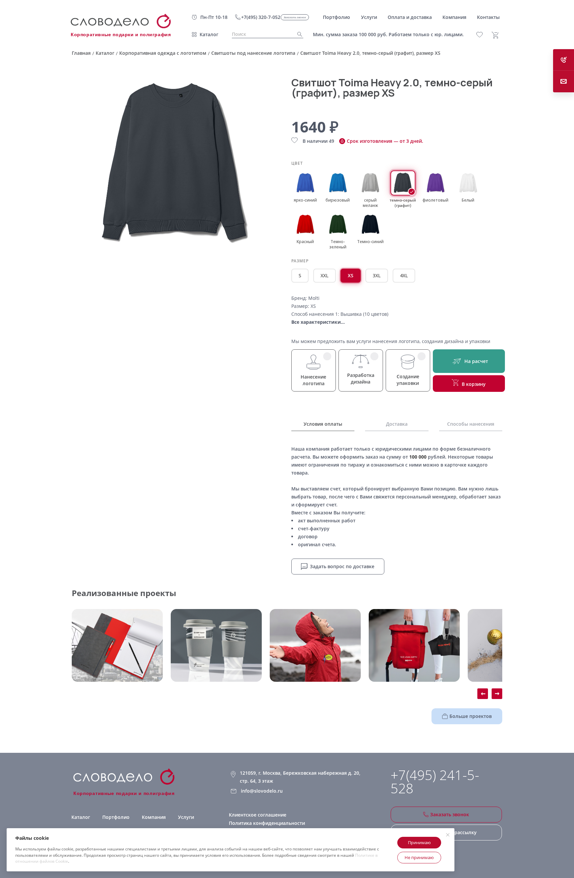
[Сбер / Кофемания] (216, 645)
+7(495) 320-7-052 (260, 17)
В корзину (474, 384)
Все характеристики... (318, 322)
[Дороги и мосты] (117, 645)
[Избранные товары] (483, 35)
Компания (154, 817)
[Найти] (297, 34)
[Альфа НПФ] (315, 645)
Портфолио (116, 817)
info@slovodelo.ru (262, 791)
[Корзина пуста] (498, 35)
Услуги (186, 817)
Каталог (209, 34)
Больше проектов (470, 716)
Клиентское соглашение (257, 815)
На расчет (476, 361)
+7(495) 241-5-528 (435, 781)
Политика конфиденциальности (267, 823)
